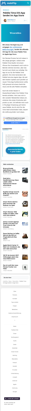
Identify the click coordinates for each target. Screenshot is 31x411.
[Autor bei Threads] (14, 19)
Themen (14, 295)
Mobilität (14, 348)
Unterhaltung (15, 373)
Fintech (15, 362)
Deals (14, 344)
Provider (14, 370)
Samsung (14, 388)
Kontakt (15, 298)
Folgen (15, 306)
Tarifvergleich (15, 337)
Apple (14, 384)
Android (14, 380)
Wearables (15, 359)
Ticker (14, 333)
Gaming (15, 355)
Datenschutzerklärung (15, 313)
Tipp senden (14, 302)
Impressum (15, 316)
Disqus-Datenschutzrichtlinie (12, 143)
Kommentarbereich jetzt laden (15, 150)
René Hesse (10, 19)
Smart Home (14, 351)
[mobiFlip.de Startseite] (9, 3)
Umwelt (15, 377)
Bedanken (15, 309)
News (14, 326)
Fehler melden (25, 129)
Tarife (14, 341)
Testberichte (14, 330)
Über (14, 291)
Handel (15, 366)
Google (15, 391)
